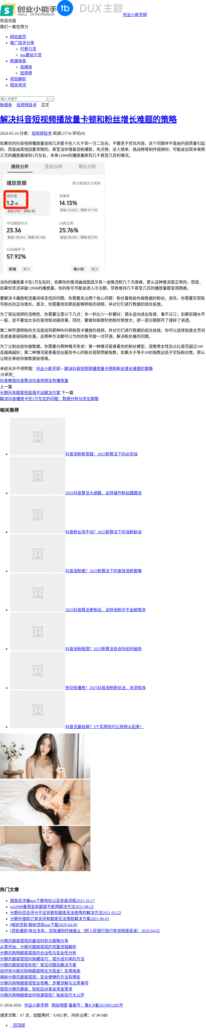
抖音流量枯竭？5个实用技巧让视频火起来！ (104, 727)
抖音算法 (24, 381)
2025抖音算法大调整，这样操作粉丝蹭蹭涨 (103, 493)
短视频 (26, 73)
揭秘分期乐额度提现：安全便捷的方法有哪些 (40, 977)
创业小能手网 (135, 15)
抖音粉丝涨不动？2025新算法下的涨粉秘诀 (103, 532)
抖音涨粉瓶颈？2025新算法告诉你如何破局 (103, 649)
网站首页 (18, 37)
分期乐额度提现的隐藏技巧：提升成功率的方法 (42, 959)
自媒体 (26, 67)
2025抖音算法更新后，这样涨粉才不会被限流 (105, 610)
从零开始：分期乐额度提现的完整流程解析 (38, 947)
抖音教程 (8, 381)
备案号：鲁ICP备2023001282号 (96, 1005)
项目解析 (18, 79)
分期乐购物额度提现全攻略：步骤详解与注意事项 (44, 983)
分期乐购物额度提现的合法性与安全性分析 (38, 953)
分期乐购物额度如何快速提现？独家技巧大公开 (42, 995)
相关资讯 (18, 85)
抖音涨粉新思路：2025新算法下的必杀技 (101, 454)
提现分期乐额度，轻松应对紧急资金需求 (36, 989)
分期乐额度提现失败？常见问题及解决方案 (38, 965)
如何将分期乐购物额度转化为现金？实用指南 (40, 971)
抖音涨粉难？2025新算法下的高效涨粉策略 (103, 571)
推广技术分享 (22, 43)
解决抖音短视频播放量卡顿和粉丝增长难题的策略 (88, 119)
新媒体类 (18, 61)
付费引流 (28, 49)
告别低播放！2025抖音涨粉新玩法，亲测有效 (105, 688)
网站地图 (60, 1005)
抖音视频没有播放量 (50, 381)
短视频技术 (27, 105)
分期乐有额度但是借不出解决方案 (30, 393)
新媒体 (6, 105)
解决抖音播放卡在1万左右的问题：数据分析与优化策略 (49, 399)
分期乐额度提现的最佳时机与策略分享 (34, 941)
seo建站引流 (30, 55)
